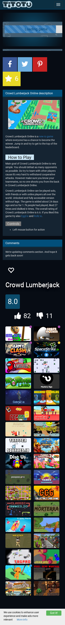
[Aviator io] (18, 429)
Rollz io (38, 216)
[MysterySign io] (46, 381)
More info (22, 619)
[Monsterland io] (18, 381)
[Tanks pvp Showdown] (46, 477)
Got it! (54, 613)
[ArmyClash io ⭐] (18, 349)
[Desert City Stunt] (18, 588)
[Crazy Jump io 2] (18, 572)
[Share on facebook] (10, 64)
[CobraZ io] (18, 397)
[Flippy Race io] (18, 525)
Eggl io (25, 216)
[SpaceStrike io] (46, 349)
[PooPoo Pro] (18, 477)
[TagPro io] (18, 556)
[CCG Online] (46, 493)
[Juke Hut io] (46, 556)
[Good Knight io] (46, 588)
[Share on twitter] (25, 64)
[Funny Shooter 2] (46, 461)
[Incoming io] (46, 429)
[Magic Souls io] (18, 493)
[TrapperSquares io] (18, 445)
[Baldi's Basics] (18, 333)
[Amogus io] (18, 365)
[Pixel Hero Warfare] (46, 572)
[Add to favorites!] (10, 271)
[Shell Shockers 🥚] (46, 333)
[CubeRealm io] (46, 525)
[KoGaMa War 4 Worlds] (46, 397)
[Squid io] (46, 413)
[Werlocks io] (46, 365)
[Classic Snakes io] (18, 509)
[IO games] (17, 4)
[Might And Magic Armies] (46, 445)
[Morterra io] (46, 509)
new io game (46, 136)
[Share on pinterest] (40, 64)
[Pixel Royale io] (46, 540)
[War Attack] (18, 540)
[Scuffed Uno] (18, 413)
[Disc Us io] (18, 461)
